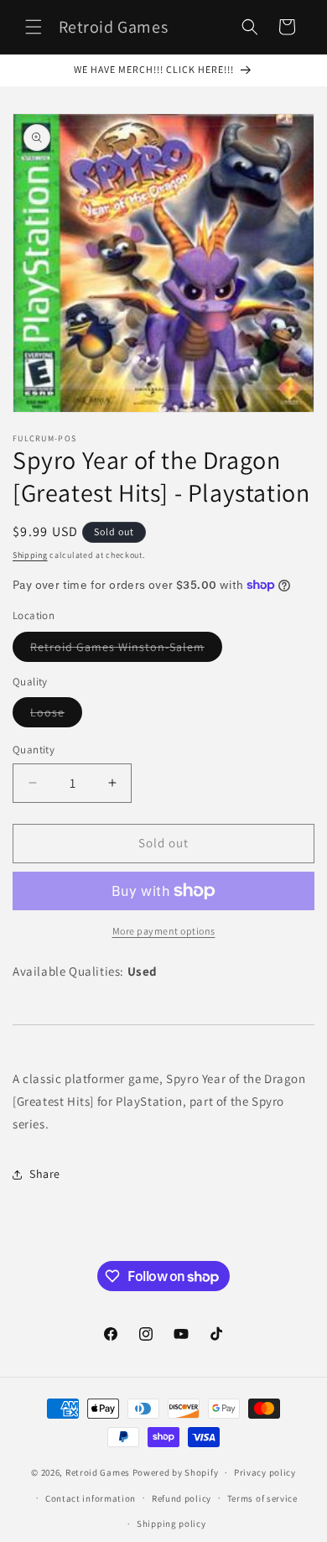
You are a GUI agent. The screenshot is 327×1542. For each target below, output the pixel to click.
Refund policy (181, 1498)
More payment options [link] (163, 931)
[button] (33, 26)
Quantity (33, 749)
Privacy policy (265, 1472)
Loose (56, 715)
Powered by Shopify (175, 1472)
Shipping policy (171, 1523)
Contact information (90, 1498)
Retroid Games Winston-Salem (126, 650)
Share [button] (44, 1173)
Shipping (30, 555)
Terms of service (262, 1498)
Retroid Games (97, 1472)
